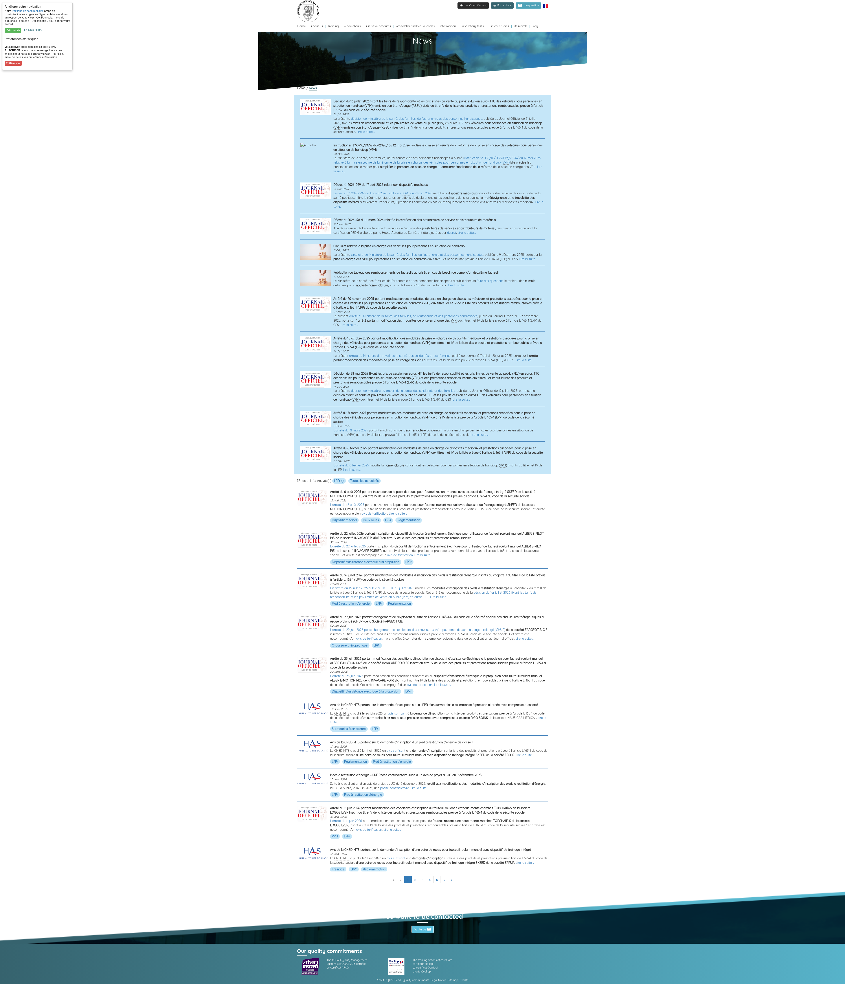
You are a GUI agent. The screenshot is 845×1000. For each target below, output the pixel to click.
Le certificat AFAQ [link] (338, 967)
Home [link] (302, 88)
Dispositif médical (344, 520)
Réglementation (408, 520)
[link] (309, 11)
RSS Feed (395, 980)
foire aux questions (490, 281)
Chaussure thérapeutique (349, 645)
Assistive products (378, 26)
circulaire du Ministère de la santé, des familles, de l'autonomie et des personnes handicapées (417, 255)
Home (302, 26)
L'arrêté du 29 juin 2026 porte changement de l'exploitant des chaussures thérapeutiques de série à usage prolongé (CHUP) (417, 630)
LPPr (337, 481)
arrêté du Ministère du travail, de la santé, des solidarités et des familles (399, 356)
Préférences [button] (13, 63)
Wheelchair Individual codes (415, 26)
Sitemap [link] (453, 980)
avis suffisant (397, 713)
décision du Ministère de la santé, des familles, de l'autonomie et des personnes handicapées (416, 119)
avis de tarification (374, 514)
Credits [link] (464, 980)
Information (447, 26)
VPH (335, 836)
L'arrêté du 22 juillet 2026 (348, 546)
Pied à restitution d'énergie (351, 604)
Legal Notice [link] (438, 980)
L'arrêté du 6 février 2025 (351, 465)
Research (520, 26)
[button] (502, 5)
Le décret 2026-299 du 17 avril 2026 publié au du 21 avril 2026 (382, 193)
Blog (535, 26)
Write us (420, 929)
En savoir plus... (33, 29)
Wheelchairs (352, 26)
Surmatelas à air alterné (349, 729)
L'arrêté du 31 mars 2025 (350, 430)
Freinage (338, 869)
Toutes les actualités (364, 481)
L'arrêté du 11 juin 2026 (346, 821)
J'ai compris (13, 30)
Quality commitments (416, 980)
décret (451, 233)
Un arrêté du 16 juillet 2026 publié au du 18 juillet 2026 (372, 588)
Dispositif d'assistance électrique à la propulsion (365, 562)
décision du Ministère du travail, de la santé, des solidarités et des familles (403, 391)
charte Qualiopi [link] (422, 971)
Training (333, 26)
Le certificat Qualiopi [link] (425, 967)
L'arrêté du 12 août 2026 (347, 505)
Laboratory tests (472, 26)
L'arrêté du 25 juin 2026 (346, 676)
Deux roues (371, 520)
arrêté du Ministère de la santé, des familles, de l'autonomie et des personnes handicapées (413, 316)
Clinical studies (499, 26)
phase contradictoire (394, 788)
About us (317, 26)
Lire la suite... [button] (366, 132)
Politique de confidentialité (28, 11)
